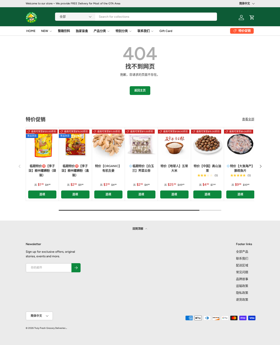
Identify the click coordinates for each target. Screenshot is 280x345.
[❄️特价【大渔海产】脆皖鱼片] (240, 143)
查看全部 (248, 119)
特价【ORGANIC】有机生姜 (108, 168)
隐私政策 (242, 293)
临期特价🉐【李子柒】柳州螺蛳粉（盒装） (75, 170)
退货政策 (242, 299)
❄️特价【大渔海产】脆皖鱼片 (240, 168)
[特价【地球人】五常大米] (174, 143)
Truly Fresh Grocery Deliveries (50, 328)
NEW (44, 31)
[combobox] (136, 17)
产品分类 (100, 31)
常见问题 (242, 272)
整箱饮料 (64, 31)
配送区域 (242, 265)
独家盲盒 (82, 31)
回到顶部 (138, 228)
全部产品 (242, 251)
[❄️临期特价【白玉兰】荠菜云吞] (141, 143)
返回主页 (140, 90)
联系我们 (144, 31)
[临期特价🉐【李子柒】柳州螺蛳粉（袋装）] (42, 143)
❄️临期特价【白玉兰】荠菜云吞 (141, 168)
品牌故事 (242, 279)
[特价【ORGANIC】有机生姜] (108, 143)
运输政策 (242, 286)
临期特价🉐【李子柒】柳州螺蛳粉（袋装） (42, 170)
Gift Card (165, 31)
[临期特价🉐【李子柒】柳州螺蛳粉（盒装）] (75, 143)
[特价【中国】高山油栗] (207, 143)
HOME (30, 31)
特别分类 (122, 31)
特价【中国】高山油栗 (207, 168)
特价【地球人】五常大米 (174, 168)
